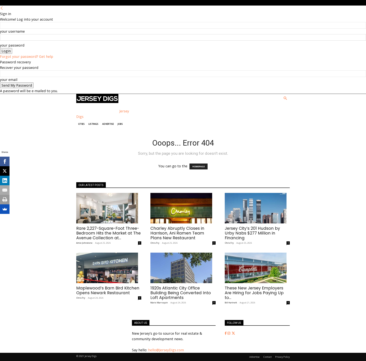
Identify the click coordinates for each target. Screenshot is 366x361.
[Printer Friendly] (5, 199)
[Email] (5, 190)
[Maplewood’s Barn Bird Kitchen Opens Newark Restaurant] (108, 268)
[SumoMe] (5, 209)
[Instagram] (229, 333)
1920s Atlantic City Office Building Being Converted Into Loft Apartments (180, 292)
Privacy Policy (282, 357)
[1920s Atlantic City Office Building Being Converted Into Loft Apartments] (182, 268)
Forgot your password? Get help (26, 56)
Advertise (108, 124)
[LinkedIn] (5, 180)
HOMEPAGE (198, 166)
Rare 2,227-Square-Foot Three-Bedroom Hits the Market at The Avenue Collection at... (108, 233)
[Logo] (97, 101)
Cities (81, 124)
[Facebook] (226, 333)
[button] (285, 98)
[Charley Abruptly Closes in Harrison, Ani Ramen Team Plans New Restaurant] (182, 208)
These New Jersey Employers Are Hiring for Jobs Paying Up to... (254, 292)
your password (12, 45)
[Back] (1, 8)
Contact (267, 357)
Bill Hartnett (231, 302)
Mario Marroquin (159, 302)
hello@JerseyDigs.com (166, 350)
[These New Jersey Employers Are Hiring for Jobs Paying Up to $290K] (257, 268)
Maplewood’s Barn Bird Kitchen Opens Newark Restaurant (107, 290)
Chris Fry (154, 242)
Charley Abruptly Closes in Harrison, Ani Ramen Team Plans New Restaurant (177, 233)
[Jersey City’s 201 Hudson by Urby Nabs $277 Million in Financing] (257, 208)
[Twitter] (233, 333)
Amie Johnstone (84, 242)
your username (12, 31)
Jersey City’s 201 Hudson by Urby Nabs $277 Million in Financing (252, 233)
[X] (5, 171)
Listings (93, 124)
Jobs (120, 124)
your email (8, 79)
